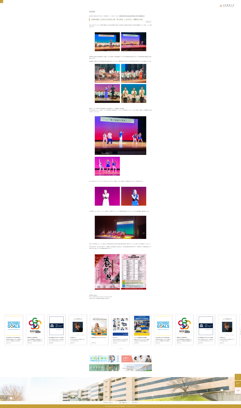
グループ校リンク (124, 402)
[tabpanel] (14, 329)
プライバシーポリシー (108, 402)
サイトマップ (135, 402)
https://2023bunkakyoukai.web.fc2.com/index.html (100, 296)
